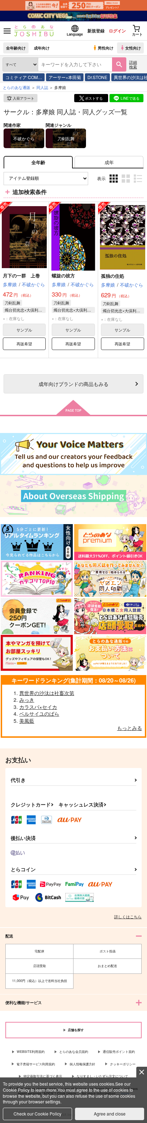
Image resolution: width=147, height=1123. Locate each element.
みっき (26, 699)
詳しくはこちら (128, 916)
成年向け (42, 48)
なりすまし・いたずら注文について (102, 1076)
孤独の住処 (112, 275)
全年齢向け (16, 48)
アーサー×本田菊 (65, 77)
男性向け (105, 48)
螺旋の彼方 (63, 275)
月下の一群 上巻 (21, 275)
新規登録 (96, 30)
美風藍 (26, 720)
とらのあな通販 (16, 87)
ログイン (117, 30)
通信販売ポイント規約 (119, 1051)
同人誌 (42, 87)
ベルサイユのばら (39, 713)
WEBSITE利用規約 (31, 1051)
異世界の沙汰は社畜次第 (46, 692)
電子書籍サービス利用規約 (35, 1064)
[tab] (109, 162)
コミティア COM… (23, 77)
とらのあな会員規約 (73, 1051)
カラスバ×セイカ (38, 706)
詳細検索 (133, 64)
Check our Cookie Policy (37, 1114)
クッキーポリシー (123, 1064)
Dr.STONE (97, 77)
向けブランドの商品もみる (73, 383)
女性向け (133, 48)
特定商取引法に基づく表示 (43, 1076)
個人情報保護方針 (82, 1064)
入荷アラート (23, 98)
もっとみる (129, 727)
